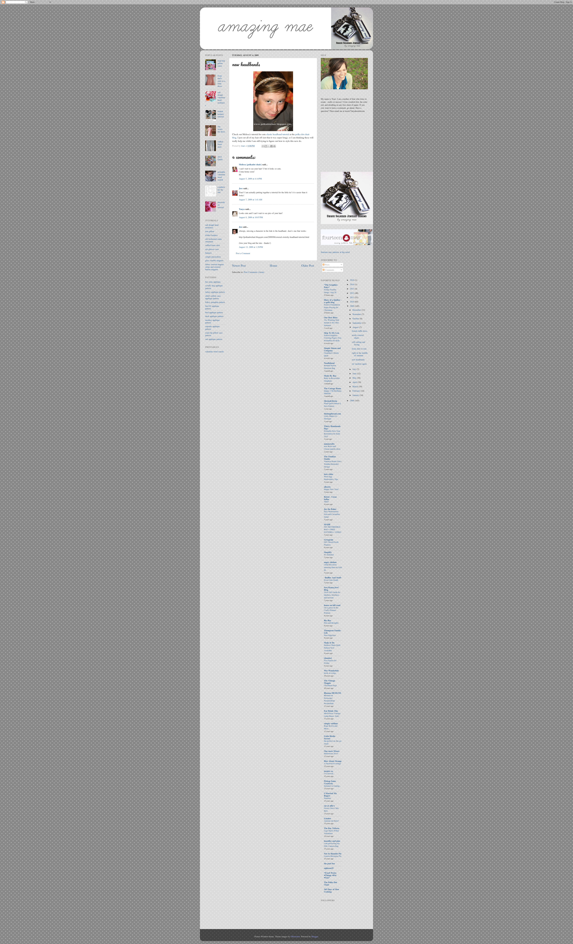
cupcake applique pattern (212, 327)
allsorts (327, 486)
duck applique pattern (214, 316)
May (354, 377)
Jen (240, 226)
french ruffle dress (359, 330)
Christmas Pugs (330, 685)
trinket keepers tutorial (221, 114)
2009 (352, 306)
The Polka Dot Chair (330, 883)
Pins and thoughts (331, 623)
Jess (241, 188)
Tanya (242, 209)
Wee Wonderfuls (331, 670)
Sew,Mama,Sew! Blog (331, 588)
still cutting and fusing (358, 343)
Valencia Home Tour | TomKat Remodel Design (333, 464)
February (356, 390)
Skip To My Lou (331, 332)
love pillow (209, 231)
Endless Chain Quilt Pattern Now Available (332, 648)
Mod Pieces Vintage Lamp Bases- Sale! (332, 714)
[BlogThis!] (265, 146)
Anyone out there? (331, 820)
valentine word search (214, 351)
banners (208, 252)
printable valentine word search (221, 175)
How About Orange (333, 761)
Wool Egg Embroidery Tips (331, 478)
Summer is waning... (332, 786)
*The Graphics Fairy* (331, 286)
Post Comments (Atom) (254, 272)
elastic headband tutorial (277, 134)
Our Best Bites (331, 317)
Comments (329, 269)
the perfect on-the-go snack (332, 742)
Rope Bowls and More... (330, 727)
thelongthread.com (332, 413)
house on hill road (332, 605)
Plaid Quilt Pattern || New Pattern (332, 404)
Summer (327, 798)
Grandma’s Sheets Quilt (331, 354)
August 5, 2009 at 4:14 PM (250, 178)
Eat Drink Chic (331, 710)
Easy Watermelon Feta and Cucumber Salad (332, 514)
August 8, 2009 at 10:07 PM (251, 217)
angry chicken (330, 562)
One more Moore (331, 751)
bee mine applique (213, 281)
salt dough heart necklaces (212, 226)
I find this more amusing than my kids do (333, 567)
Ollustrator (295, 936)
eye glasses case (212, 249)
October (356, 318)
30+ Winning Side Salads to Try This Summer (331, 323)
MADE (327, 524)
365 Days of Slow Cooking (331, 890)
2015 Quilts (220, 158)
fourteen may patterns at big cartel (335, 252)
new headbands (358, 359)
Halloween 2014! (331, 753)
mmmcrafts (329, 443)
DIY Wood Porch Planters (331, 543)
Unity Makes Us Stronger (330, 417)
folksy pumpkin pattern (215, 302)
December (357, 309)
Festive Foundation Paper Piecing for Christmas (332, 307)
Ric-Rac (327, 620)
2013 (352, 288)
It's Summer (329, 554)
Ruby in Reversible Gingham (332, 379)
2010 (352, 301)
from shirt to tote (359, 348)
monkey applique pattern (212, 321)
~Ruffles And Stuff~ (333, 577)
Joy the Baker (330, 509)
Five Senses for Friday (330, 662)
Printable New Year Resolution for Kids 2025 (332, 434)
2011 (352, 297)
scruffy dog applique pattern (214, 286)
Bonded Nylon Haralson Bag (330, 367)
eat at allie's (329, 805)
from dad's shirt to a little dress (221, 80)
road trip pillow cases (221, 63)
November (357, 314)
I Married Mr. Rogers (330, 794)
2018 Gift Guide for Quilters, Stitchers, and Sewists (332, 595)
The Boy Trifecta (331, 828)
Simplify (328, 552)
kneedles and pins (332, 840)
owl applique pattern (213, 339)
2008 (352, 400)
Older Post (307, 266)
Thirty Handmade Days (332, 427)
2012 (352, 293)
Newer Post (239, 266)
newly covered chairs (358, 336)
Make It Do (329, 642)
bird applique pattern (214, 312)
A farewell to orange (332, 763)
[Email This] (263, 146)
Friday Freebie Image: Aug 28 (330, 291)
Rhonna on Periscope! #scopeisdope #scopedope (329, 699)
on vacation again (359, 363)
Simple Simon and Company (332, 349)
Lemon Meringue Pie (332, 856)
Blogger (314, 936)
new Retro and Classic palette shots (332, 447)
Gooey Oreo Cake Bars (331, 809)
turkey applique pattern (215, 292)
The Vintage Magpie (329, 682)
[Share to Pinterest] (274, 146)
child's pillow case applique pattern (213, 297)
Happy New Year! (331, 489)
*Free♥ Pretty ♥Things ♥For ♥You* (330, 875)
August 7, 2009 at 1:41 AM (250, 199)
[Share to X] (268, 146)
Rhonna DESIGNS (332, 693)
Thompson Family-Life (332, 631)
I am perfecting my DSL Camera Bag (332, 844)
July (354, 369)
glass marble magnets (214, 260)
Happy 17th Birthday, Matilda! (333, 392)
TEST (326, 501)
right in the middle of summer (360, 354)
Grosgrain (328, 539)
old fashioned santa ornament (213, 240)
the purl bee (329, 863)
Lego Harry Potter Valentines (331, 832)
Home (273, 266)
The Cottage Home (332, 388)
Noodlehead (329, 363)
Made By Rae (330, 375)
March (355, 386)
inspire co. (328, 771)
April (355, 382)
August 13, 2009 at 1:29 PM (251, 247)
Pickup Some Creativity (330, 782)
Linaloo (327, 818)
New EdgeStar (330, 635)
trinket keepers (211, 235)
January (356, 395)
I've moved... (329, 773)
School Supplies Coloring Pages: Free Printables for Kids (332, 338)
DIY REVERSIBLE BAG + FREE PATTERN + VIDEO (332, 530)
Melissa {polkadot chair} (250, 164)
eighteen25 (329, 868)
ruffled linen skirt (220, 144)
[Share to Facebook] (271, 146)
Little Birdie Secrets (329, 737)
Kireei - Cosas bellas (330, 498)
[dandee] (328, 658)
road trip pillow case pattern (213, 334)
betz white (328, 474)
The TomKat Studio (330, 457)
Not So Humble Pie (332, 853)
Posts (327, 264)
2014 (352, 284)
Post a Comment (243, 253)
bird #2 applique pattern (212, 307)
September (357, 322)
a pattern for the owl (221, 190)
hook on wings (330, 673)
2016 (352, 280)
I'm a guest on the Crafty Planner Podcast (331, 610)
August (355, 327)
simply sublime (331, 723)
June (354, 373)
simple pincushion (213, 256)
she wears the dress (221, 129)
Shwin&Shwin (330, 401)
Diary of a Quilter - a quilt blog (333, 301)
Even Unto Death (331, 580)
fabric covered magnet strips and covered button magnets (214, 267)
